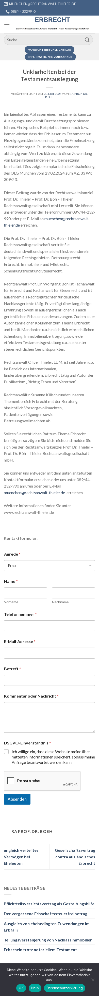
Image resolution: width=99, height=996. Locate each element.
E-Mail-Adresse (20, 641)
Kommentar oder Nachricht (31, 695)
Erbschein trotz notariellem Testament (40, 949)
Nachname (60, 602)
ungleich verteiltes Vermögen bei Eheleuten (21, 857)
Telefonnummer (20, 614)
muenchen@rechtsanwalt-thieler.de (34, 492)
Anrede (12, 554)
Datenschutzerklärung (64, 988)
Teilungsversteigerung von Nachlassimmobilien (48, 939)
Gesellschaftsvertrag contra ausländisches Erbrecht (75, 857)
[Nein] (92, 981)
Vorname (11, 602)
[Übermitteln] (87, 40)
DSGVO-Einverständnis (27, 742)
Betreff (12, 668)
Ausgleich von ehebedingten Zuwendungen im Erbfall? (47, 927)
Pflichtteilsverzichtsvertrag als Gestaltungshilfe (49, 903)
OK (21, 988)
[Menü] (7, 24)
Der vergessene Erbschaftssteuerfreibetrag (45, 913)
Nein (35, 988)
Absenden (17, 799)
